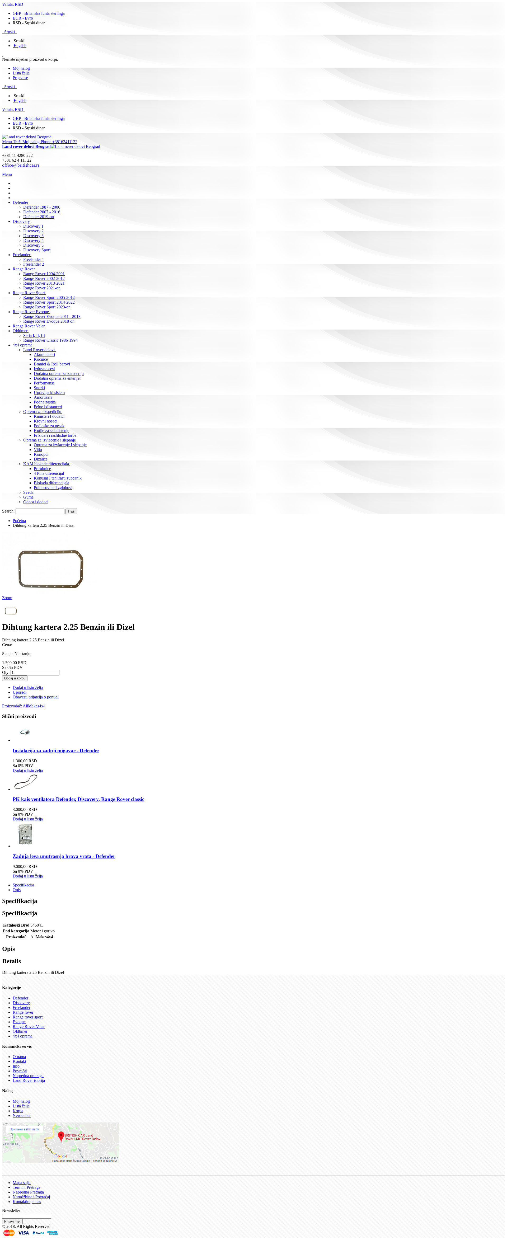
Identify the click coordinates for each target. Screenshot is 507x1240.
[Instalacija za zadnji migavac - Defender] (26, 740)
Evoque (19, 1022)
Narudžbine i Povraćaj (31, 1197)
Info (16, 1066)
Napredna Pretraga (28, 1192)
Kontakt (19, 1061)
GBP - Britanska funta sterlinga (39, 13)
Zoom (7, 597)
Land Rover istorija (29, 1080)
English (20, 45)
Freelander (21, 1007)
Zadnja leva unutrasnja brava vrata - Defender (64, 856)
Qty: (6, 672)
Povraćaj (20, 1071)
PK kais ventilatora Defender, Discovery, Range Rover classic (78, 799)
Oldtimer (20, 1031)
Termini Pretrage (26, 1187)
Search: (8, 511)
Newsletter (22, 1115)
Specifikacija (23, 885)
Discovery (21, 1003)
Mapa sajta (22, 1182)
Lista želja (21, 73)
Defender (20, 998)
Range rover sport (28, 1017)
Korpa (18, 1111)
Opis (17, 889)
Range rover (23, 1012)
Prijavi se (20, 78)
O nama (19, 1056)
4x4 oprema (22, 1036)
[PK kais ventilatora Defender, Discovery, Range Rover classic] (26, 789)
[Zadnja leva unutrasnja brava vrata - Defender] (26, 846)
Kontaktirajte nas (27, 1201)
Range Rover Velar (29, 1026)
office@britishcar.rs (21, 165)
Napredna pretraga (28, 1075)
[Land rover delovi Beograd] (26, 137)
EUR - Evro (23, 18)
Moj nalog (21, 68)
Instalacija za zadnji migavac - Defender (56, 750)
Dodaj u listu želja (28, 770)
